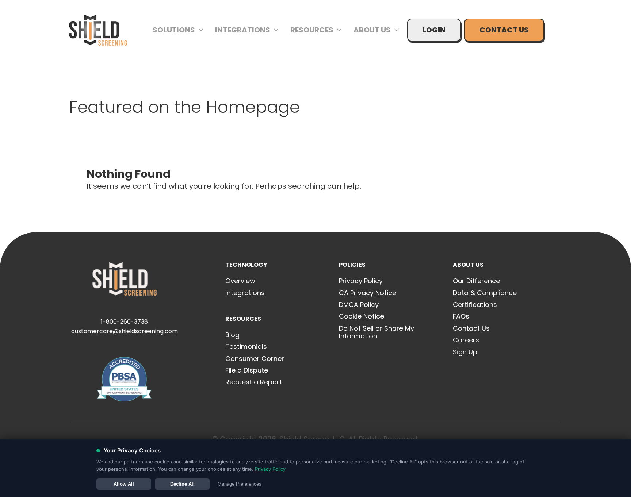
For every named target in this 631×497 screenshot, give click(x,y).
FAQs (461, 316)
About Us (372, 30)
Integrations (242, 30)
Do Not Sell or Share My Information (376, 332)
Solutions (174, 30)
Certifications (475, 304)
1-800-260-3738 (124, 321)
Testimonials (246, 346)
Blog (232, 334)
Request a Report (253, 381)
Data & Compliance (485, 292)
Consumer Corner (254, 358)
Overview (240, 280)
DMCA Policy (359, 304)
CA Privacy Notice (367, 292)
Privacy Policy (361, 280)
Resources (311, 30)
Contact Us (504, 30)
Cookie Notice (361, 316)
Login (433, 30)
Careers (466, 339)
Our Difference (476, 280)
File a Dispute (246, 370)
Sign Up (465, 352)
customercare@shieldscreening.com (124, 331)
